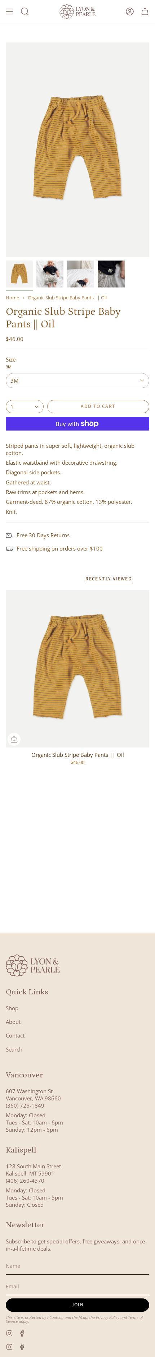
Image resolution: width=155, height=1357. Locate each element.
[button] (24, 11)
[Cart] (144, 11)
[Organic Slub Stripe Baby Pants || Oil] (77, 669)
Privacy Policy (107, 1317)
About (13, 1021)
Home (12, 298)
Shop (12, 1008)
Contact (15, 1035)
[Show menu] (9, 11)
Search (14, 1049)
